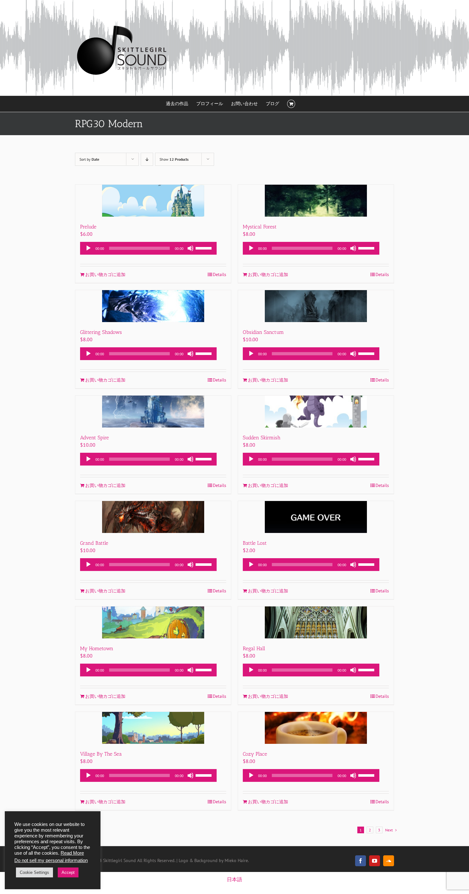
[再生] (88, 248)
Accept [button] (68, 872)
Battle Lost (255, 543)
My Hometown (96, 648)
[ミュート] (190, 248)
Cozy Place (255, 754)
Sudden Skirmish (261, 438)
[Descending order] (147, 159)
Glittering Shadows (101, 332)
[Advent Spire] (153, 412)
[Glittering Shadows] (153, 306)
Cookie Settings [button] (34, 872)
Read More (72, 853)
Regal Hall (254, 648)
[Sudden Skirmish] (316, 412)
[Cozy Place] (316, 728)
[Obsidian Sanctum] (316, 306)
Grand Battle (94, 543)
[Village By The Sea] (153, 728)
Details (219, 274)
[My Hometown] (153, 622)
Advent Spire (94, 438)
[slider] (204, 247)
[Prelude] (153, 201)
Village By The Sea (101, 754)
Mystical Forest (260, 227)
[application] (148, 248)
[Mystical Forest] (316, 201)
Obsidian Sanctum (263, 332)
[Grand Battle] (153, 517)
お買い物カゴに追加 (105, 274)
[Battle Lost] (316, 517)
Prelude (88, 227)
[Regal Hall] (316, 622)
